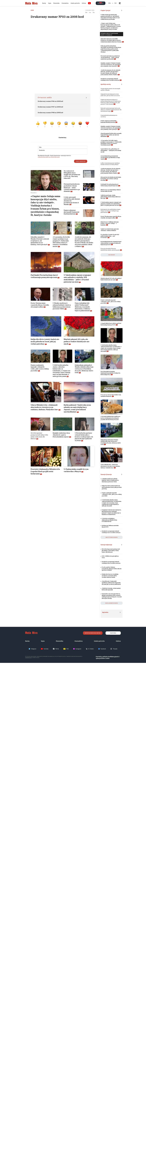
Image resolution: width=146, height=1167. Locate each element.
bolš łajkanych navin (111, 603)
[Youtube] (89, 3)
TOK (67, 649)
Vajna (49, 3)
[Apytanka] (120, 612)
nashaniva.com (28, 657)
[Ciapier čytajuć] (122, 10)
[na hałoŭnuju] (31, 3)
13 (44, 306)
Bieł (109, 3)
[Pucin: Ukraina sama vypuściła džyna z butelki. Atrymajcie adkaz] (40, 300)
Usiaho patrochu (75, 3)
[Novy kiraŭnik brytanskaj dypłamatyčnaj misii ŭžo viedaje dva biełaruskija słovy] (112, 365)
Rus (94, 12)
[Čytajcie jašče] (86, 98)
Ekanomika (56, 3)
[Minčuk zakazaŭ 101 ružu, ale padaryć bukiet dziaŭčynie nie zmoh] (79, 330)
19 (118, 74)
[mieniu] (120, 3)
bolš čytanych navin (111, 537)
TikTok (57, 649)
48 (67, 376)
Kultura (84, 3)
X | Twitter (91, 649)
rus (115, 3)
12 (70, 204)
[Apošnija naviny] (122, 84)
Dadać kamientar (80, 161)
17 (76, 213)
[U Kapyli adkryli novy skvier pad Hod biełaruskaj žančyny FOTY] (112, 316)
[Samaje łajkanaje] (122, 545)
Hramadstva (65, 3)
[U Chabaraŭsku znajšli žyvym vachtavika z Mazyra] (79, 460)
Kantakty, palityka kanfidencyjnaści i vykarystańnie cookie (108, 657)
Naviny (44, 3)
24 (37, 438)
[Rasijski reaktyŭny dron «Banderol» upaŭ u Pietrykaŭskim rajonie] (62, 429)
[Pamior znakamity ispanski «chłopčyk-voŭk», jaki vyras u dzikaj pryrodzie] (40, 363)
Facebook (103, 649)
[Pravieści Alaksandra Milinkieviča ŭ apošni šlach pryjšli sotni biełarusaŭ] (46, 460)
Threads (115, 649)
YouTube (46, 649)
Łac (90, 12)
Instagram (78, 649)
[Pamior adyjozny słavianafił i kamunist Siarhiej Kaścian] (79, 213)
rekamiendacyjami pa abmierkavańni (49, 157)
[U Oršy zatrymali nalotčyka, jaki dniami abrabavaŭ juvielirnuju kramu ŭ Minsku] (79, 200)
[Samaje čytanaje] (122, 474)
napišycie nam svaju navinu (93, 633)
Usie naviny (111, 254)
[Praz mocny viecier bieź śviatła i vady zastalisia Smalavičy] (112, 387)
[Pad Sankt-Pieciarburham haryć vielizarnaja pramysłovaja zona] (46, 267)
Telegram (33, 649)
